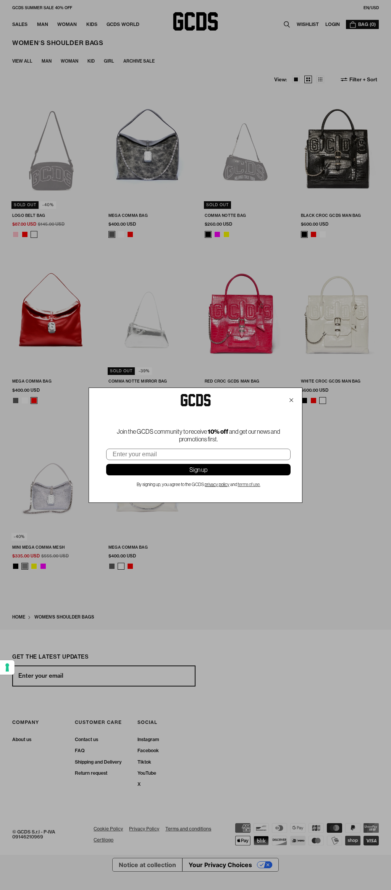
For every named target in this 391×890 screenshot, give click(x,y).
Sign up (198, 469)
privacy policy (217, 484)
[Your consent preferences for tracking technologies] (7, 667)
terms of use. (249, 484)
